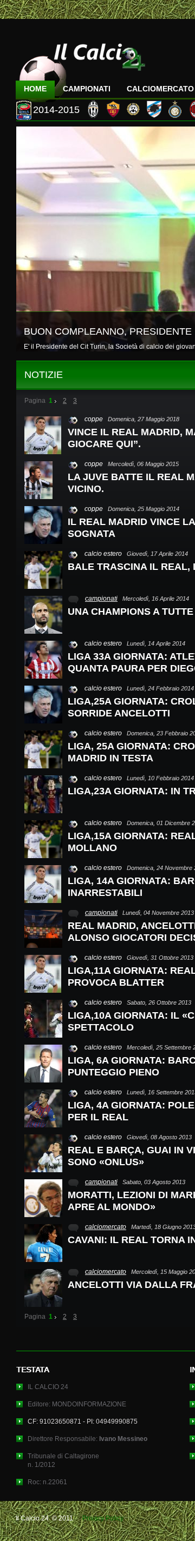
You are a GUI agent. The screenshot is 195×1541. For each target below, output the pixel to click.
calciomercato (105, 1227)
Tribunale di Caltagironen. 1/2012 (63, 1460)
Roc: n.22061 (47, 1482)
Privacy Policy (102, 1518)
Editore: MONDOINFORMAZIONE (77, 1404)
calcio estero (103, 553)
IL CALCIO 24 (48, 1387)
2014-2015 (56, 109)
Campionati (86, 88)
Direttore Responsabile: (87, 1439)
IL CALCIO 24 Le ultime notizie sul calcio (81, 68)
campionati (101, 598)
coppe (93, 419)
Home (35, 88)
